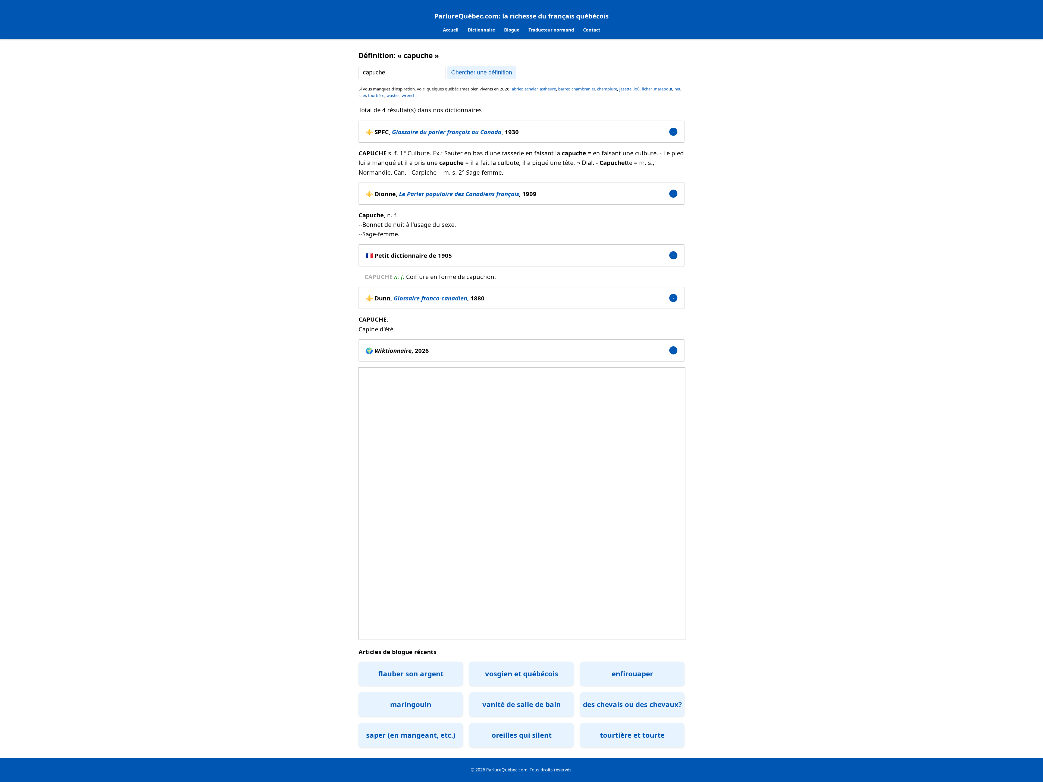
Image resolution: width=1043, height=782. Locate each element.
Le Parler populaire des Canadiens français (459, 194)
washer (393, 95)
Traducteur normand (551, 30)
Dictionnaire (481, 30)
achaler (531, 89)
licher (647, 89)
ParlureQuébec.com (466, 15)
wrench (409, 95)
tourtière (376, 95)
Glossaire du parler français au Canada (446, 132)
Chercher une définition (481, 72)
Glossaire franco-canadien (430, 298)
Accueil (450, 30)
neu (677, 89)
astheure (548, 89)
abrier (517, 89)
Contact (591, 30)
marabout (663, 89)
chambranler (583, 89)
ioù (637, 89)
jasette (625, 89)
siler (362, 95)
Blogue (511, 30)
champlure (607, 89)
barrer (563, 89)
